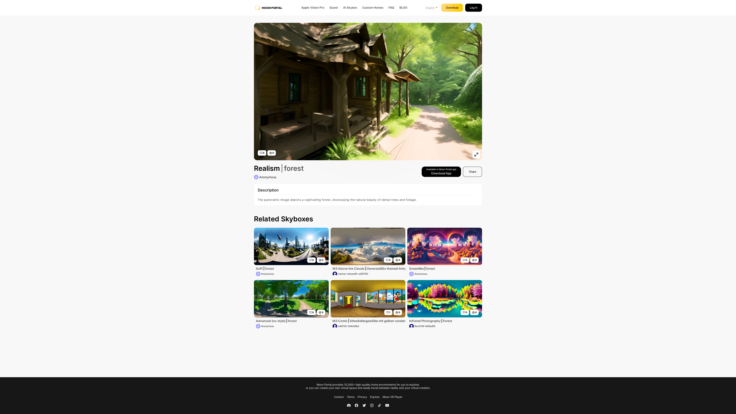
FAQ (391, 7)
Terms (351, 396)
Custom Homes (372, 7)
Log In (473, 7)
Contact (339, 396)
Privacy (362, 396)
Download (452, 7)
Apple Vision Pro (312, 7)
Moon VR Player (392, 396)
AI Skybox (350, 7)
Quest (333, 7)
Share (472, 171)
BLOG (403, 7)
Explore (375, 396)
